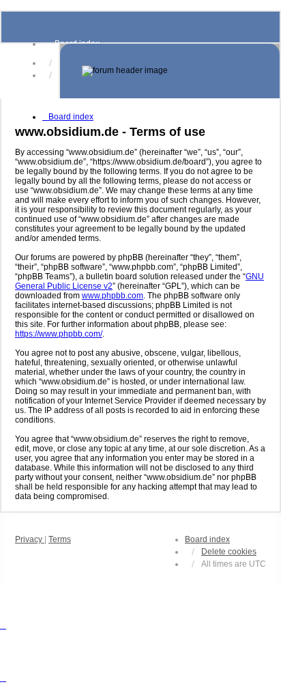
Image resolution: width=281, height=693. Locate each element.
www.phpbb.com (112, 295)
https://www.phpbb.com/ (58, 334)
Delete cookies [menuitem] (228, 551)
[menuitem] (29, 539)
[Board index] (170, 71)
